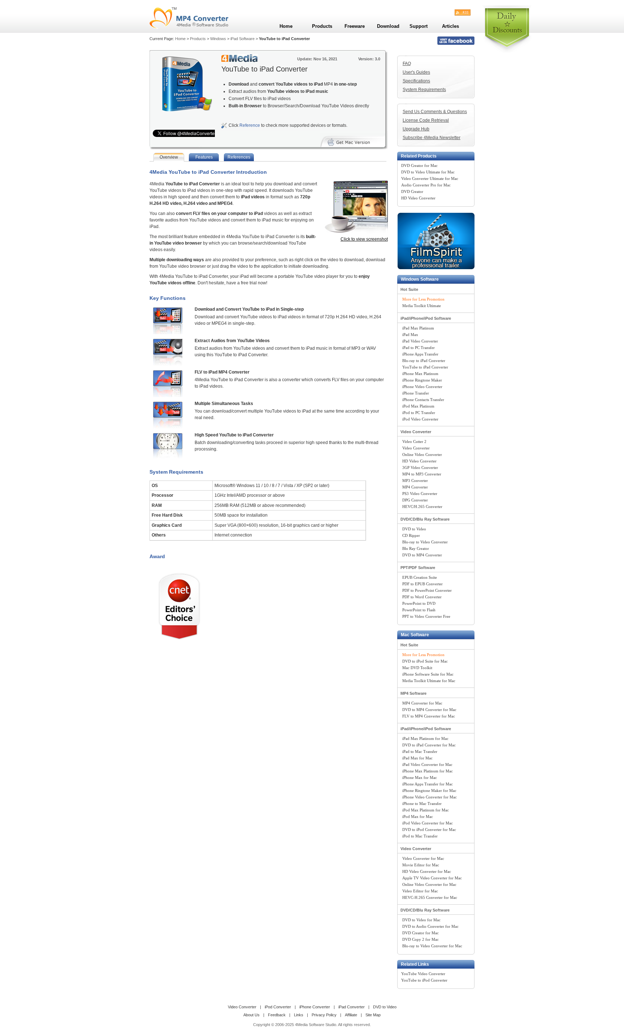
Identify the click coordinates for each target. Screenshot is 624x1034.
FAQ (407, 63)
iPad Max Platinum (418, 328)
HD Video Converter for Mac (426, 871)
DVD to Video (414, 529)
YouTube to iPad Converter (425, 367)
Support (419, 26)
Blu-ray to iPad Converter (423, 360)
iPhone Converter (314, 1007)
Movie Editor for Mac (420, 865)
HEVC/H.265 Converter (422, 506)
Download (388, 26)
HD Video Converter (418, 198)
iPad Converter (351, 1007)
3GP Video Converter (420, 467)
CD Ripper (411, 535)
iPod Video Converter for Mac (427, 823)
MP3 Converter (415, 480)
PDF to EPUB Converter (422, 584)
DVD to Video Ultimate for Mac (428, 172)
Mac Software (415, 634)
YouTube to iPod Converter (424, 980)
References (239, 157)
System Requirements (424, 89)
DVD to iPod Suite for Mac (425, 661)
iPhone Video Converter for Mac (429, 797)
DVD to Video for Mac (421, 920)
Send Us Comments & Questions (435, 111)
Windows (218, 38)
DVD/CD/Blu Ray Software (425, 519)
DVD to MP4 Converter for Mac (429, 709)
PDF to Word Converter (422, 597)
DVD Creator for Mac (419, 165)
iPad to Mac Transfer (419, 751)
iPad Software (242, 38)
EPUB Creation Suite (419, 577)
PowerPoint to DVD (419, 603)
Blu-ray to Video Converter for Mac (432, 946)
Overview (169, 157)
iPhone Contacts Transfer (423, 399)
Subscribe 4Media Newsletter (431, 137)
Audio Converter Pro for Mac (426, 185)
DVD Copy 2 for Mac (420, 939)
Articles (450, 26)
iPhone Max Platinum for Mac (427, 771)
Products (198, 38)
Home (180, 38)
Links (298, 1015)
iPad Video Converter (420, 341)
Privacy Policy (324, 1015)
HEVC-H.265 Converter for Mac (429, 897)
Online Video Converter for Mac (429, 884)
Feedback (277, 1015)
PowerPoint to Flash (419, 610)
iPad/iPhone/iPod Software (425, 318)
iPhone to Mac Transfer (422, 803)
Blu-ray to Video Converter (425, 542)
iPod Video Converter (420, 419)
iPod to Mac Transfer (420, 836)
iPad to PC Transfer (418, 347)
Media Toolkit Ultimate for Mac (428, 680)
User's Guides (416, 72)
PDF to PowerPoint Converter (427, 590)
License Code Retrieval (426, 120)
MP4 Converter (415, 487)
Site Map (373, 1015)
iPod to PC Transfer (418, 412)
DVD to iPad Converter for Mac (429, 745)
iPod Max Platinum (418, 406)
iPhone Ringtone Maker (422, 380)
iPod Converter (278, 1007)
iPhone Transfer (415, 393)
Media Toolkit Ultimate (421, 305)
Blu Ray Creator (415, 548)
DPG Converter (415, 500)
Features (204, 157)
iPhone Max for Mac (419, 777)
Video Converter (415, 432)
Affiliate (351, 1015)
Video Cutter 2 (414, 441)
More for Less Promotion (423, 299)
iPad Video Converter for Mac (427, 764)
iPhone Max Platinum (420, 373)
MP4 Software (413, 693)
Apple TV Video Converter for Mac (432, 878)
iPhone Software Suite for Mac (428, 674)
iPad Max (410, 334)
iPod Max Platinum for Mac (425, 810)
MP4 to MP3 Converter (421, 474)
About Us (251, 1015)
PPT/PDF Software (417, 567)
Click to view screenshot (364, 239)
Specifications (416, 80)
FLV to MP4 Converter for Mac (428, 716)
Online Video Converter (422, 454)
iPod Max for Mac (417, 816)
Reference (249, 125)
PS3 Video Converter (419, 493)
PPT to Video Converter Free (426, 616)
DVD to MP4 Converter (422, 555)
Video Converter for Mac (423, 858)
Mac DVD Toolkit (417, 667)
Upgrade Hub (416, 129)
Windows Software (420, 279)
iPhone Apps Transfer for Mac (427, 784)
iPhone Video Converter (422, 386)
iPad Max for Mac (417, 758)
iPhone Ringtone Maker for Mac (429, 790)
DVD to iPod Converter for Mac (429, 829)
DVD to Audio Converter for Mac (430, 926)
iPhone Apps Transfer (420, 354)
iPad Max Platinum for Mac (425, 738)
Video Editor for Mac (420, 891)
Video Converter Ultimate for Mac (429, 178)
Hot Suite (409, 289)
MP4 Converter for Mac (422, 703)
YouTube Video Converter (423, 973)
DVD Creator (412, 191)
